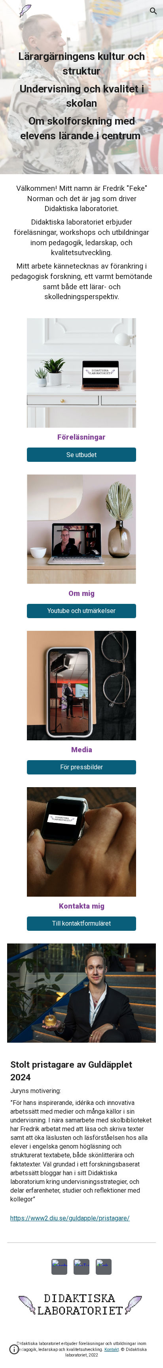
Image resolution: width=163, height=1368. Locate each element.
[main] (81, 98)
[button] (9, 11)
